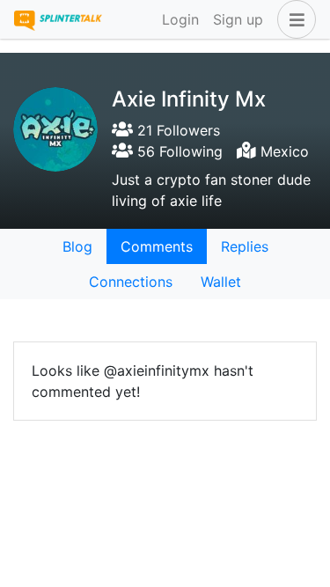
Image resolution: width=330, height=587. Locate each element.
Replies (244, 246)
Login (180, 19)
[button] (293, 19)
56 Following (178, 151)
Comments (157, 246)
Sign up (238, 19)
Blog (77, 246)
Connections (130, 281)
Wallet (221, 281)
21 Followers (176, 130)
